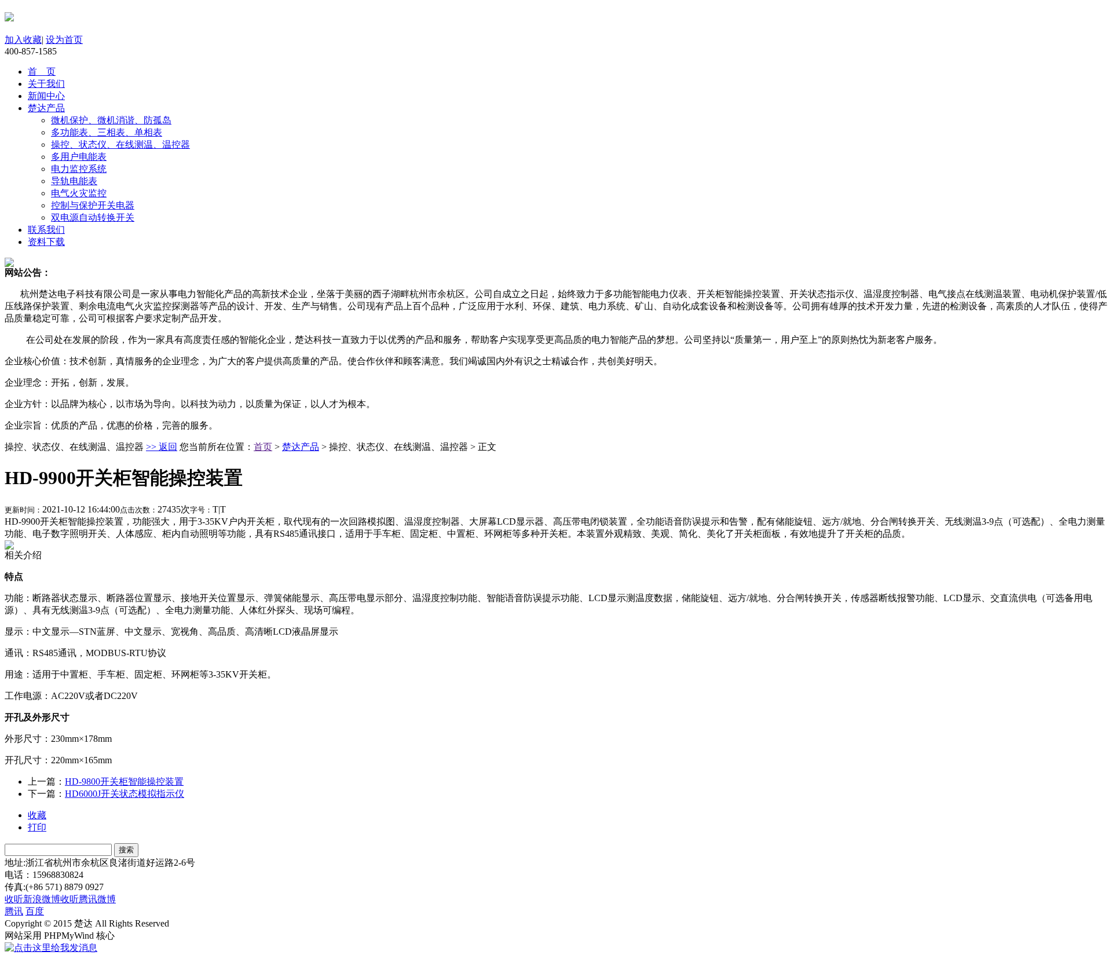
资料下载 (46, 242)
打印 (37, 827)
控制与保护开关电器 (92, 205)
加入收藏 (23, 40)
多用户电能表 (79, 157)
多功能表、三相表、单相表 (106, 132)
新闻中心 (46, 96)
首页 (263, 447)
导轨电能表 (74, 181)
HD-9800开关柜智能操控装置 (124, 781)
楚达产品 (46, 108)
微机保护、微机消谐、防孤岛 (111, 120)
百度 (34, 911)
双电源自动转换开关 (92, 217)
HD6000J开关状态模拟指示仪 (124, 794)
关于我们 (46, 84)
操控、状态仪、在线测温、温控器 (120, 144)
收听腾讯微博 (88, 899)
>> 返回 (161, 447)
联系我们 (46, 230)
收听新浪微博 (32, 899)
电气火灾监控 (79, 193)
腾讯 (14, 911)
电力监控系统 (79, 169)
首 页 (42, 71)
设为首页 (64, 40)
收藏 (37, 815)
